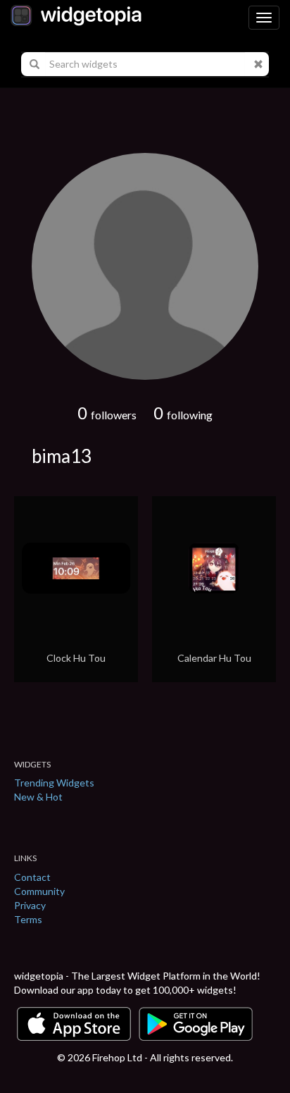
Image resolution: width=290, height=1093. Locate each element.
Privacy (30, 905)
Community (39, 891)
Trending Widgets (54, 783)
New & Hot (38, 797)
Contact (32, 877)
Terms (28, 919)
